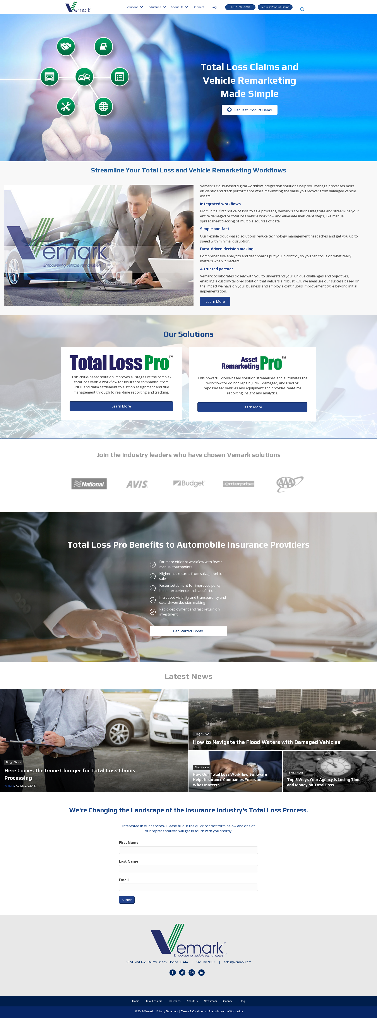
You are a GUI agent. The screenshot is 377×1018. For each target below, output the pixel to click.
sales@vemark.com (237, 962)
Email (124, 879)
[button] (240, 7)
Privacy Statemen (166, 1011)
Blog (214, 7)
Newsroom (210, 1001)
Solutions (132, 7)
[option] (89, 484)
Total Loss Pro (154, 1001)
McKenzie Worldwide (230, 1011)
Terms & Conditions (193, 1011)
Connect (198, 7)
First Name (129, 842)
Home (135, 1001)
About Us (177, 7)
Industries (154, 7)
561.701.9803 (205, 962)
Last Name (128, 861)
